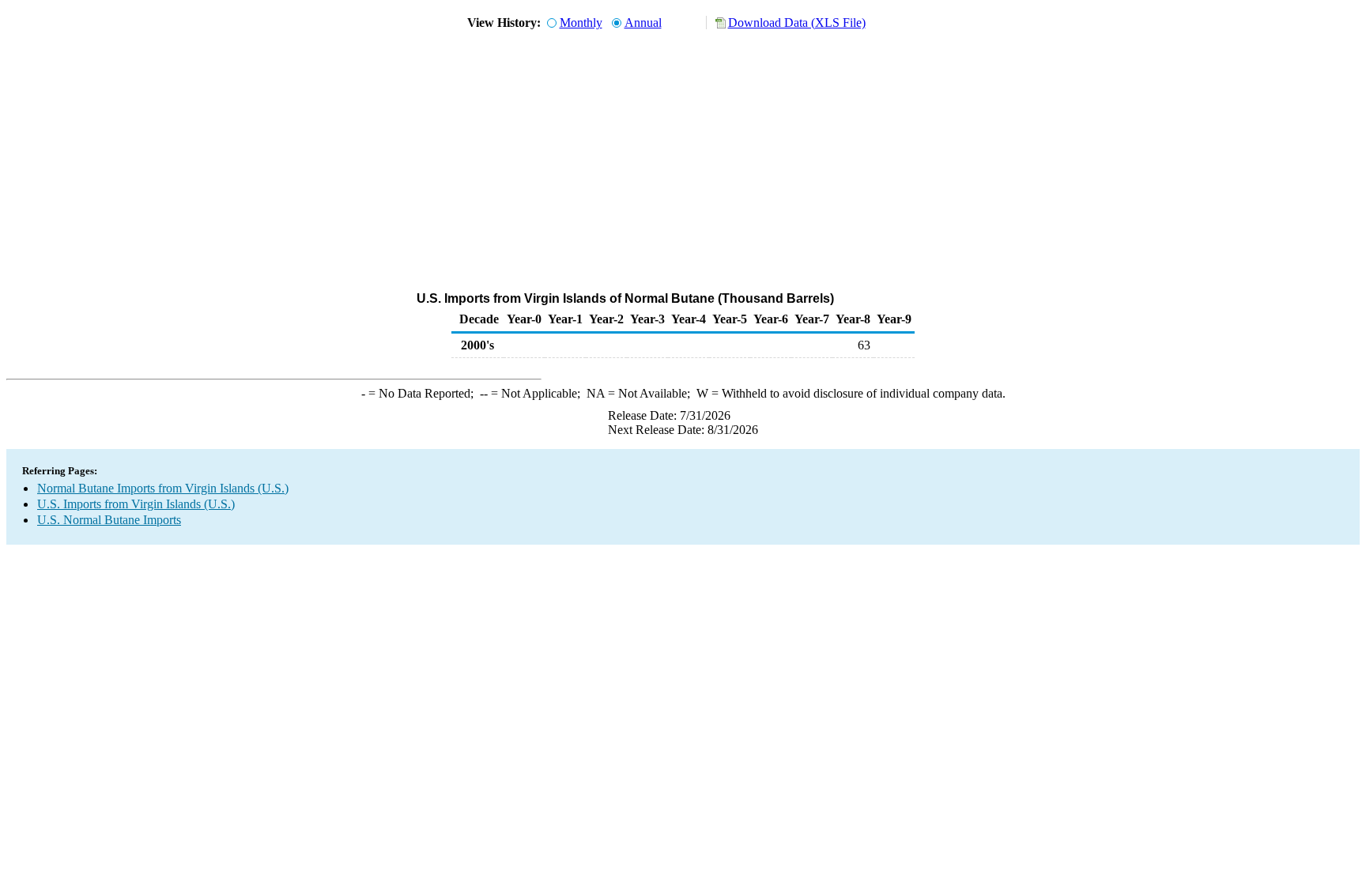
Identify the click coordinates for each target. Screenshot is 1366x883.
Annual (643, 22)
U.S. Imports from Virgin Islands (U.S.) (136, 504)
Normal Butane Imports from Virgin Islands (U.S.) (163, 488)
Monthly (581, 22)
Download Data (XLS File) (797, 22)
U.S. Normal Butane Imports (109, 519)
